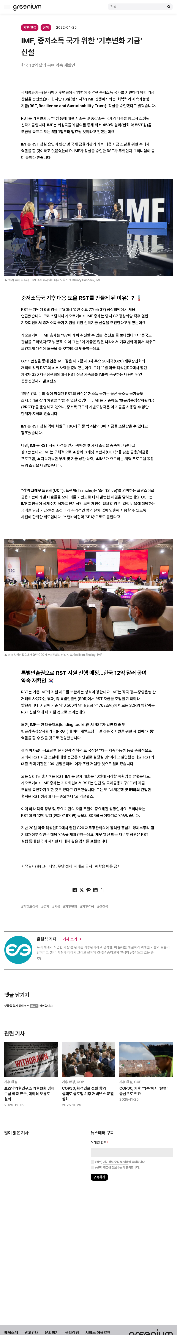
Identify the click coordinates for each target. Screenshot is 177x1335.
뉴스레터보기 (107, 681)
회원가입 (69, 681)
